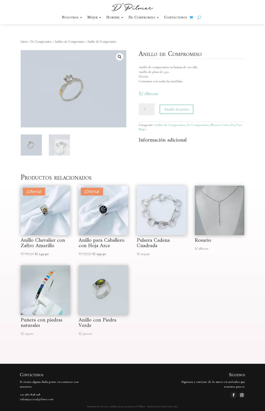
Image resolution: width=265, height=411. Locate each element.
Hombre (113, 18)
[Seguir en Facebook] (233, 395)
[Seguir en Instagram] (241, 395)
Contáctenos (175, 18)
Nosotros (70, 18)
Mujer (92, 18)
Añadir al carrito (176, 109)
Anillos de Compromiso (70, 42)
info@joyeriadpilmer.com (36, 399)
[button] (119, 56)
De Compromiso (142, 18)
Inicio (24, 42)
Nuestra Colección (222, 125)
